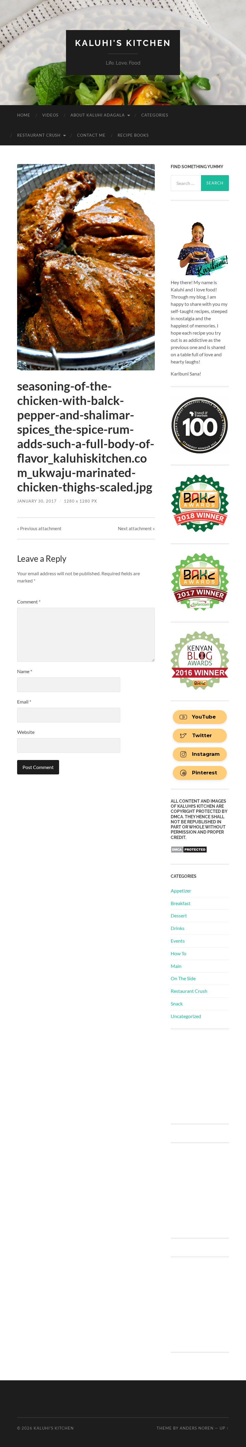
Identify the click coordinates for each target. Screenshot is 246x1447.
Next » (136, 528)
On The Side (183, 978)
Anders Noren (197, 1428)
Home (23, 115)
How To (178, 953)
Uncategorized (186, 1016)
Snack (177, 1003)
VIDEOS (50, 115)
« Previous (39, 528)
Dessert (179, 915)
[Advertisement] (208, 1075)
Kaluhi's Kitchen (123, 43)
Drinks (177, 928)
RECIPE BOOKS (133, 135)
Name (24, 671)
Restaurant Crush (39, 135)
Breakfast (180, 903)
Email (24, 701)
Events (178, 941)
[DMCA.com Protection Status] (189, 851)
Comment (28, 601)
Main (176, 966)
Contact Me (91, 135)
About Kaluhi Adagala (97, 115)
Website (25, 732)
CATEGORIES (154, 115)
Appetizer (181, 890)
